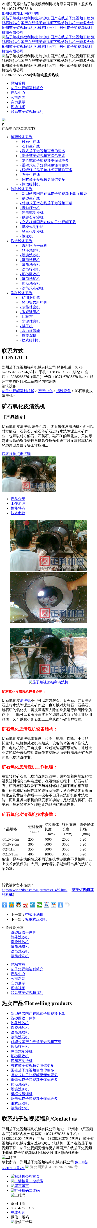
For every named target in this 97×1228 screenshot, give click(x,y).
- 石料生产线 (30, 146)
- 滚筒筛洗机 (30, 269)
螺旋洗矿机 (20, 1089)
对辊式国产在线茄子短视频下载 (36, 1042)
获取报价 (9, 454)
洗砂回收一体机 (23, 932)
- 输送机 (26, 236)
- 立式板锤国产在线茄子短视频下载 (48, 222)
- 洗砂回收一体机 (33, 246)
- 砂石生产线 (30, 141)
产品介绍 (18, 499)
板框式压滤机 (36, 919)
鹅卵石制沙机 (21, 1061)
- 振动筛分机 (30, 208)
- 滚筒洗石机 (30, 264)
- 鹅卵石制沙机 (32, 217)
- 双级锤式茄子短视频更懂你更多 (46, 170)
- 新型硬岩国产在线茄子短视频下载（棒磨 (53, 194)
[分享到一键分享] (60, 904)
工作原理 (18, 503)
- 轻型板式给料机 (33, 302)
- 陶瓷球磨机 (30, 312)
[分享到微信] (39, 904)
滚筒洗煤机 (20, 946)
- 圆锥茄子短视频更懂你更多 (42, 156)
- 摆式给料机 (30, 340)
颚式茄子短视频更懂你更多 (32, 1065)
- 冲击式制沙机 (32, 212)
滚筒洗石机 (20, 951)
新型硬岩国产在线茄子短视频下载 (38, 1013)
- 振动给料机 (30, 184)
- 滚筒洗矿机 (30, 279)
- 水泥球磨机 (30, 321)
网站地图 (31, 13)
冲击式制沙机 (21, 1051)
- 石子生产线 (30, 175)
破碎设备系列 (21, 137)
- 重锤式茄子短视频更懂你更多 (44, 165)
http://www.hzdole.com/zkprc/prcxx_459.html (34, 890)
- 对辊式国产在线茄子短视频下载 (46, 203)
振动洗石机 (20, 1084)
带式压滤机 (34, 914)
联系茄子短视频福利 (27, 112)
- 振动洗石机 (30, 283)
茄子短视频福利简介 (27, 88)
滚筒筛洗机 (20, 956)
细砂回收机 (20, 1056)
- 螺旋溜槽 (28, 335)
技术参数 (18, 513)
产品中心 (18, 93)
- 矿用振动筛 (30, 298)
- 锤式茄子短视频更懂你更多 (42, 179)
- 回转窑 (26, 316)
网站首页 (18, 83)
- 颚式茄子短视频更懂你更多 (42, 151)
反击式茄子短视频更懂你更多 (34, 1099)
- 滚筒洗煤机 (30, 260)
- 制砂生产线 (30, 198)
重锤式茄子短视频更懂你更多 (34, 1080)
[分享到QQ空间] (11, 904)
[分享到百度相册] (53, 904)
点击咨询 (23, 454)
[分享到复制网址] (67, 904)
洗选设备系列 (21, 241)
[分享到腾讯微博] (32, 904)
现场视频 (18, 107)
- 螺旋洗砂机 (30, 255)
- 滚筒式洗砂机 (32, 288)
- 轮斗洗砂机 (30, 250)
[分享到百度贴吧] (46, 904)
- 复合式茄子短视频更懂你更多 (44, 160)
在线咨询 (18, 1212)
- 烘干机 (26, 326)
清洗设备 (63, 391)
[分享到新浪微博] (25, 904)
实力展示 (18, 102)
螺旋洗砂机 (20, 942)
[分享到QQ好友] (18, 904)
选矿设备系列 (21, 293)
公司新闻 (18, 97)
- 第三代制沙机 (32, 231)
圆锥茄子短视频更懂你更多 (32, 1070)
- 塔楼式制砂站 (32, 227)
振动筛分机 (20, 1046)
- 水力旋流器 (30, 331)
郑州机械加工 (12, 13)
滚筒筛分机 (20, 1108)
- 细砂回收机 (30, 274)
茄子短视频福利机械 (18, 391)
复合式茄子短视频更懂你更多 (34, 1075)
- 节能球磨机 (30, 307)
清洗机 (25, 700)
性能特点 (18, 508)
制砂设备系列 (21, 189)
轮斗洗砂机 (20, 937)
